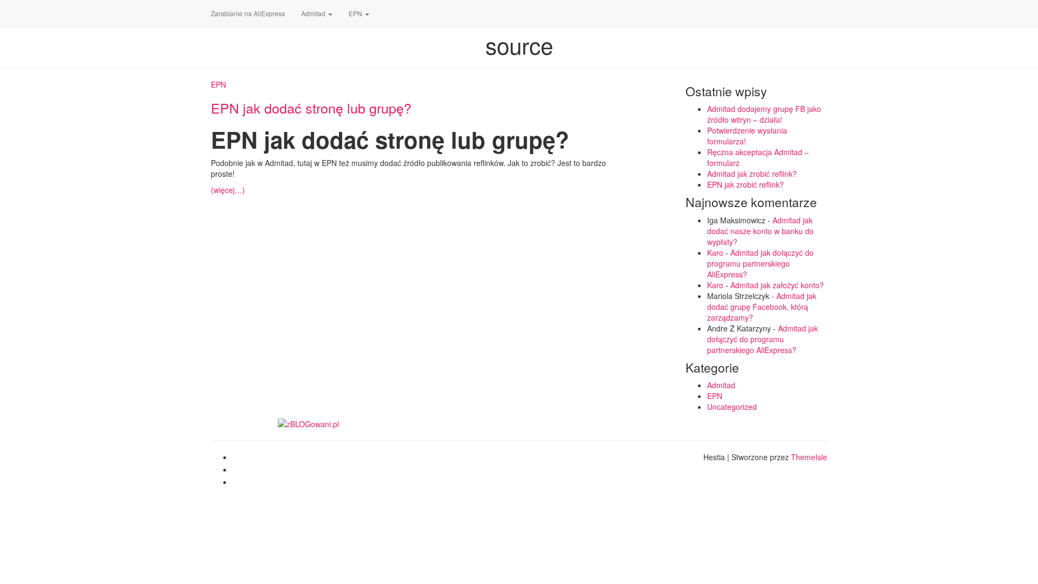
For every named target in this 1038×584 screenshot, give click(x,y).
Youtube (241, 485)
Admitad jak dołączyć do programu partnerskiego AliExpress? (760, 263)
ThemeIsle (809, 457)
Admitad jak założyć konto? (777, 285)
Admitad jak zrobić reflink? (752, 173)
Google (241, 472)
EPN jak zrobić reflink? (745, 184)
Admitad (314, 13)
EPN (356, 13)
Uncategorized (732, 406)
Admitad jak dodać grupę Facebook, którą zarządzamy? (761, 306)
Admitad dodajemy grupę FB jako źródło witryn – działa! (764, 114)
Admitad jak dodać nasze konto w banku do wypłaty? (760, 231)
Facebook (241, 460)
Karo (715, 252)
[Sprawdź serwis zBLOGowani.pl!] (308, 422)
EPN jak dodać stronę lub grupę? (311, 107)
